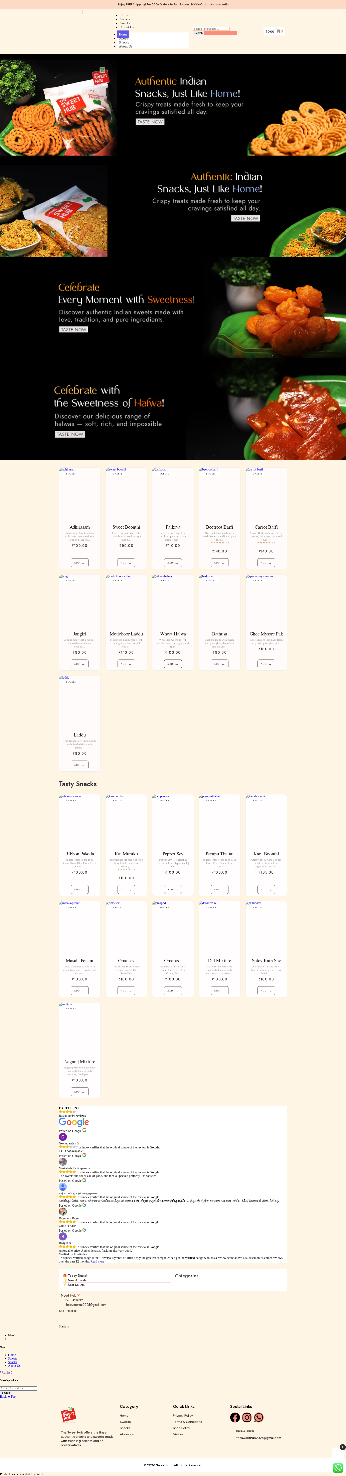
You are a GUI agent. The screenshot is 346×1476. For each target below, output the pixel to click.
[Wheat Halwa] (173, 600)
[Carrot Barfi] (266, 493)
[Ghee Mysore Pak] (266, 600)
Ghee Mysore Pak (266, 633)
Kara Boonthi (266, 853)
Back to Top (8, 1396)
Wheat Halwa (173, 633)
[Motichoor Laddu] (126, 600)
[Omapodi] (173, 927)
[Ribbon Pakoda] (79, 820)
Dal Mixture (219, 960)
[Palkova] (173, 493)
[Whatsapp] (259, 1417)
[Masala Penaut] (79, 927)
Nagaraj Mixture (79, 1061)
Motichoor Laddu (126, 633)
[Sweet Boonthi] (126, 493)
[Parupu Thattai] (219, 820)
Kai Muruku (126, 853)
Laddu (80, 734)
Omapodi (173, 960)
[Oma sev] (126, 927)
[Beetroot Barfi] (219, 493)
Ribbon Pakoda (79, 853)
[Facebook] (235, 1417)
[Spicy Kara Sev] (266, 927)
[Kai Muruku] (126, 820)
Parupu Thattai (220, 853)
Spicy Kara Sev (266, 960)
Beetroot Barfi (219, 527)
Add (79, 563)
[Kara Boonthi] (266, 820)
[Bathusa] (219, 600)
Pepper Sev (173, 853)
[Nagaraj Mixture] (79, 1028)
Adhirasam (79, 527)
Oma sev (126, 960)
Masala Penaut (79, 960)
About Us (127, 27)
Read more (97, 1261)
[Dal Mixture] (219, 927)
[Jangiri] (79, 600)
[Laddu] (79, 701)
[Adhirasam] (79, 493)
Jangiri (79, 633)
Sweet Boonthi (126, 527)
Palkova (173, 527)
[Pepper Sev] (173, 820)
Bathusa (219, 633)
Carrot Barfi (266, 527)
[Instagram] (247, 1417)
